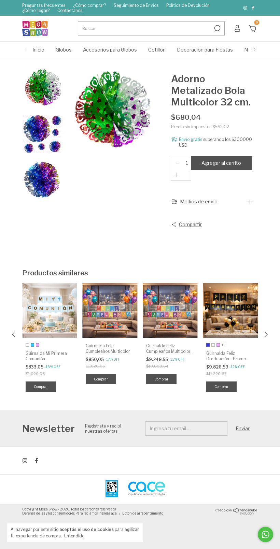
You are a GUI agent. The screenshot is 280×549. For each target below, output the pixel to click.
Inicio (38, 50)
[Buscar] (216, 28)
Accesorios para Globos (110, 50)
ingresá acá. (107, 513)
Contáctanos (69, 10)
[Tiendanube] (236, 513)
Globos (64, 50)
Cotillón (157, 50)
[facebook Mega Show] (253, 8)
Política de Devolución (188, 5)
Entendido (74, 535)
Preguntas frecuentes (43, 5)
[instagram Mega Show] (245, 8)
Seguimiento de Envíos (136, 5)
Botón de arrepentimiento (142, 513)
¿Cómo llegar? (36, 10)
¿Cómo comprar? (89, 5)
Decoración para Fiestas (205, 50)
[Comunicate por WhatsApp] (265, 534)
